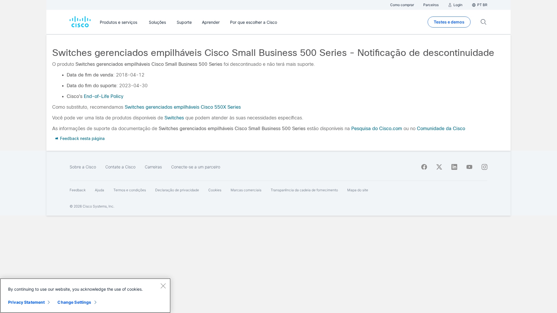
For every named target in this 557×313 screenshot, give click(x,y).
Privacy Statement (26, 302)
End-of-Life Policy (103, 96)
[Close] (163, 286)
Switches (174, 117)
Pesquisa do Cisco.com (376, 128)
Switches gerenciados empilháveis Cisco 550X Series (182, 107)
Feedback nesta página (82, 138)
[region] (85, 295)
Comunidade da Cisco (441, 128)
